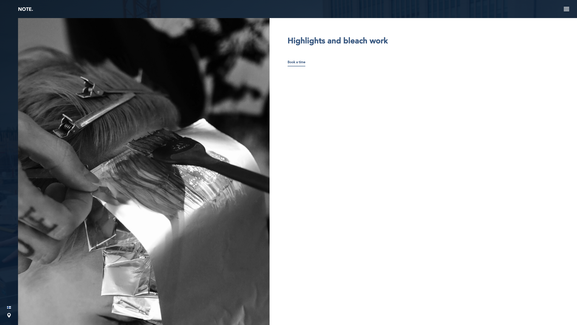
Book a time (296, 62)
